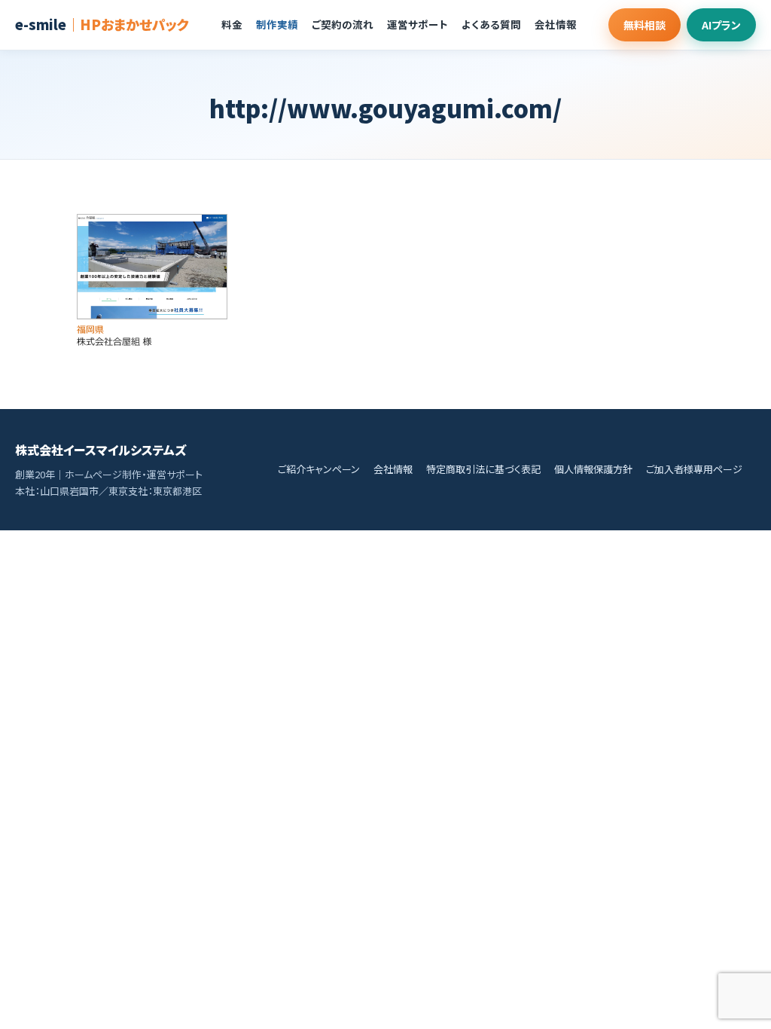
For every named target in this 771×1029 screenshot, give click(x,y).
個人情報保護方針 (593, 469)
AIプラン (721, 24)
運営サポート (417, 24)
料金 (231, 24)
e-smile (102, 24)
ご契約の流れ (342, 24)
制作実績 (277, 24)
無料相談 (644, 24)
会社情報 (556, 24)
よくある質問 (491, 24)
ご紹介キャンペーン (319, 469)
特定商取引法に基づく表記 (483, 469)
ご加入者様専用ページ (694, 469)
